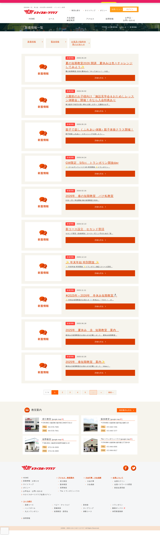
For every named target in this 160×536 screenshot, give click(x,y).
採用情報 (110, 19)
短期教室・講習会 (61, 511)
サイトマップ (90, 10)
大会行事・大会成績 (93, 478)
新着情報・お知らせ (119, 27)
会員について (118, 478)
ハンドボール (30, 508)
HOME (32, 19)
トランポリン (117, 505)
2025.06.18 (81, 323)
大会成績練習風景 (71, 19)
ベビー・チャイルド (62, 505)
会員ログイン (119, 481)
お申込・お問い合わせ (129, 19)
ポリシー (103, 10)
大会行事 (90, 481)
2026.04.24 (81, 157)
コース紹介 (27, 501)
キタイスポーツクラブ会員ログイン (37, 494)
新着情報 (70, 58)
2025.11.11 (81, 290)
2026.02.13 (81, 224)
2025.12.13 (81, 257)
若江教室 (46, 419)
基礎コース (29, 505)
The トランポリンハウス (110, 439)
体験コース (87, 511)
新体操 (85, 505)
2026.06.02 (81, 91)
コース (51, 19)
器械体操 (57, 508)
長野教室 (46, 439)
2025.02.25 (81, 357)
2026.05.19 (81, 124)
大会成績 (90, 484)
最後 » (110, 392)
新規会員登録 (119, 488)
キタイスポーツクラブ (77, 528)
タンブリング (88, 508)
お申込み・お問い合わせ (33, 491)
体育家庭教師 (117, 511)
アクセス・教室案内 (66, 478)
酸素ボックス (117, 508)
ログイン (129, 9)
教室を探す (76, 10)
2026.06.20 (81, 58)
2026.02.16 (81, 191)
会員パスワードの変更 (123, 484)
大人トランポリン (32, 511)
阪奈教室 (105, 419)
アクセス (90, 19)
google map (57, 419)
